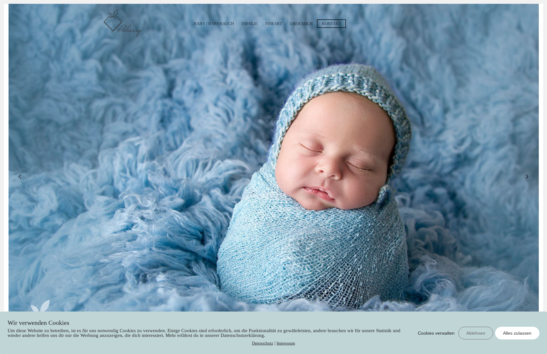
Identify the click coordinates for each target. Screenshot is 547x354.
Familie (250, 23)
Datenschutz (262, 343)
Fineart (273, 23)
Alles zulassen (517, 333)
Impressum (286, 343)
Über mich (301, 23)
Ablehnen (475, 333)
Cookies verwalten (436, 333)
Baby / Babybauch (214, 23)
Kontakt (331, 23)
